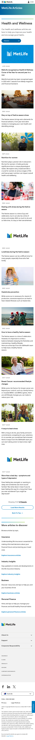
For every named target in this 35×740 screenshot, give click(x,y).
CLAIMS (3, 659)
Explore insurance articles (11, 555)
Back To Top (16, 513)
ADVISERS (3, 667)
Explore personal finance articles (13, 612)
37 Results (23, 502)
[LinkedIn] (8, 687)
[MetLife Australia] (8, 625)
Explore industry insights (10, 574)
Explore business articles (10, 593)
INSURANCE (4, 655)
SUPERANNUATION (6, 675)
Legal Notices (15, 703)
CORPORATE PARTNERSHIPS (8, 671)
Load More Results (17, 507)
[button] (2, 2)
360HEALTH (4, 663)
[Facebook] (2, 687)
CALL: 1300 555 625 (7, 699)
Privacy (4, 703)
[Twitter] (14, 687)
